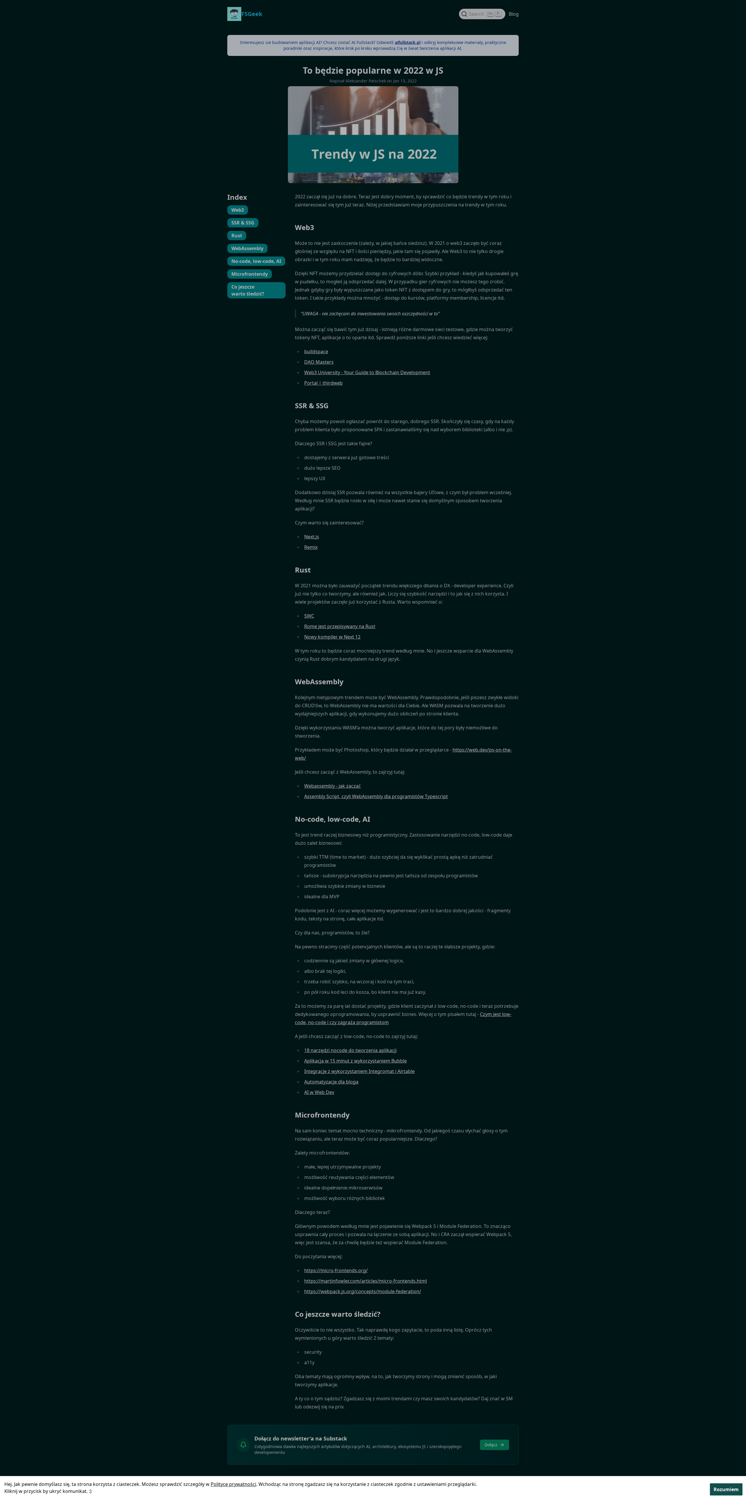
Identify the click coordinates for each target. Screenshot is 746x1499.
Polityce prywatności (233, 1484)
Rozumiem (726, 1489)
